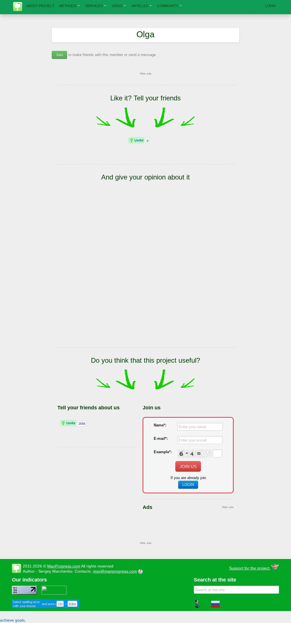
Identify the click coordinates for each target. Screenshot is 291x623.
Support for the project (250, 568)
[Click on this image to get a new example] (194, 453)
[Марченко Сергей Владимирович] (141, 571)
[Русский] (215, 607)
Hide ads (145, 73)
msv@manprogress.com (115, 571)
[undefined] (45, 607)
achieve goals (12, 620)
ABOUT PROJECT (40, 6)
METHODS (67, 6)
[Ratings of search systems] (53, 593)
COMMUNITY (167, 6)
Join (59, 55)
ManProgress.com (63, 566)
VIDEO (117, 6)
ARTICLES (139, 6)
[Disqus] (145, 272)
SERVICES (94, 6)
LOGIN (270, 6)
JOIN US (188, 466)
